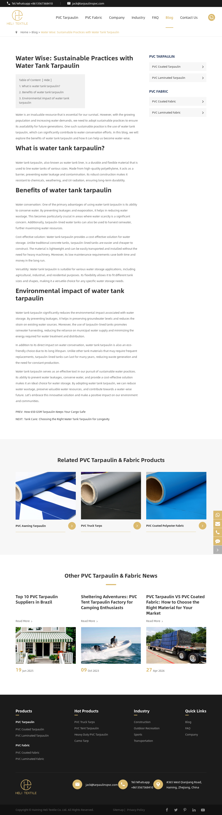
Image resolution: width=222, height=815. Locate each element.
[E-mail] (217, 523)
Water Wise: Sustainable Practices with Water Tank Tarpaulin (80, 32)
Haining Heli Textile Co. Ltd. (49, 810)
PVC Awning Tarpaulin (31, 526)
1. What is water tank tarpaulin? (39, 86)
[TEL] (217, 532)
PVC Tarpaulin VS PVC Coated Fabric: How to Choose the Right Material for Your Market (175, 605)
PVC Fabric (93, 17)
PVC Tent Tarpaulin (86, 728)
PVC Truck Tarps (91, 525)
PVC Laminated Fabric (166, 112)
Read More (23, 621)
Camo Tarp (81, 740)
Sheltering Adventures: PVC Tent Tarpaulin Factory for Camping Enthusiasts (109, 602)
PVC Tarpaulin (67, 17)
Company (117, 17)
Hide (47, 80)
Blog (169, 17)
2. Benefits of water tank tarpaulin (41, 92)
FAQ (155, 17)
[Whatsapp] (217, 515)
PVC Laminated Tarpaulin (168, 77)
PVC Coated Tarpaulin (166, 66)
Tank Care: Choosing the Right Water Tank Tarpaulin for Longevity (66, 419)
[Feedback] (217, 541)
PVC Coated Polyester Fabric (165, 525)
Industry (138, 17)
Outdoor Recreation (147, 728)
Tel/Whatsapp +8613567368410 (32, 3)
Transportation (143, 740)
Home (24, 32)
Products (24, 711)
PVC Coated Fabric (164, 101)
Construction (142, 722)
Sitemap (118, 810)
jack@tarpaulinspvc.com (88, 3)
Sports (138, 734)
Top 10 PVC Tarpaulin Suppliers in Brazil (37, 599)
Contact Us (189, 17)
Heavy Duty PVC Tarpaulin (91, 734)
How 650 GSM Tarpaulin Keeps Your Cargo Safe (55, 411)
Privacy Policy (136, 810)
